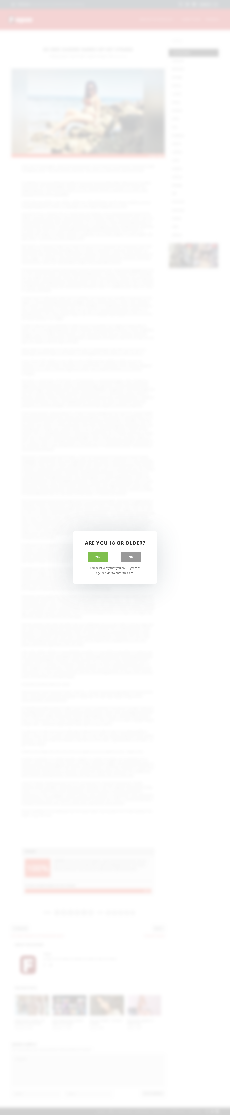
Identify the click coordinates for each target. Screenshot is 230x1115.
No (131, 557)
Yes (97, 557)
